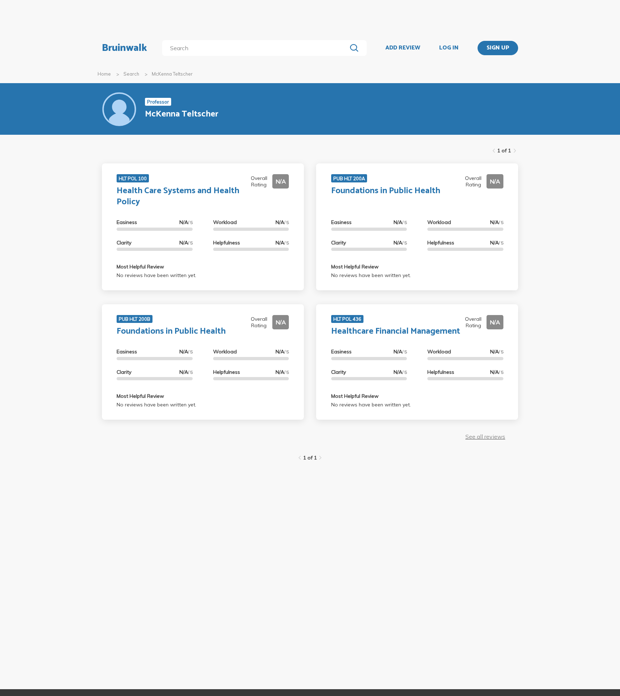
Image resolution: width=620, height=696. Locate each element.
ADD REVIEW (402, 48)
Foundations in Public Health (385, 191)
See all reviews (485, 436)
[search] (256, 48)
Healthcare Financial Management (395, 331)
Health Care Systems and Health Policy (178, 196)
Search (131, 74)
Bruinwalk (124, 48)
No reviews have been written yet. (156, 275)
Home (104, 74)
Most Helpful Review (140, 266)
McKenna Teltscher (172, 74)
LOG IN (449, 48)
